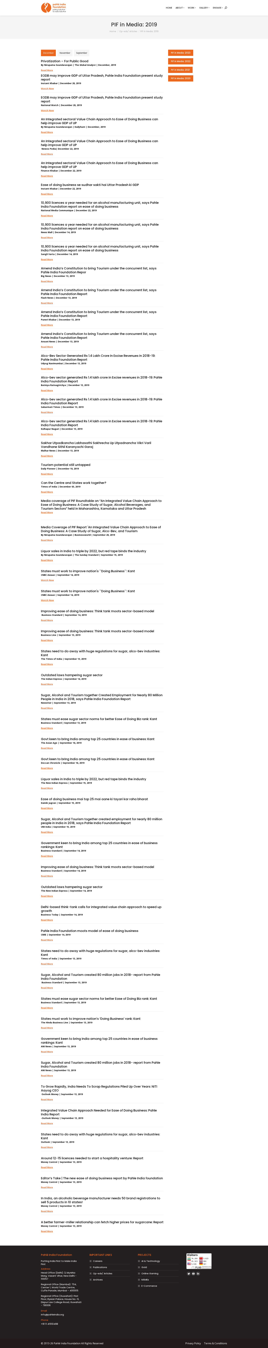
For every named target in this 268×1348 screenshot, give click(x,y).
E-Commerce (149, 1285)
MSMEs (145, 1279)
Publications (100, 1267)
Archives (98, 1279)
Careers (97, 1261)
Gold (144, 1267)
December (48, 52)
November (65, 52)
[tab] (48, 53)
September (81, 52)
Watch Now (47, 580)
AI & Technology (150, 1261)
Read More (47, 70)
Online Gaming (149, 1273)
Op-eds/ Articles (102, 1273)
